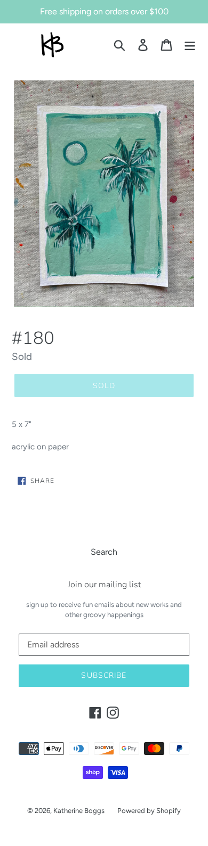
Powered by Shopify (149, 811)
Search (104, 552)
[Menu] (190, 45)
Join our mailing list (104, 585)
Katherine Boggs (79, 811)
